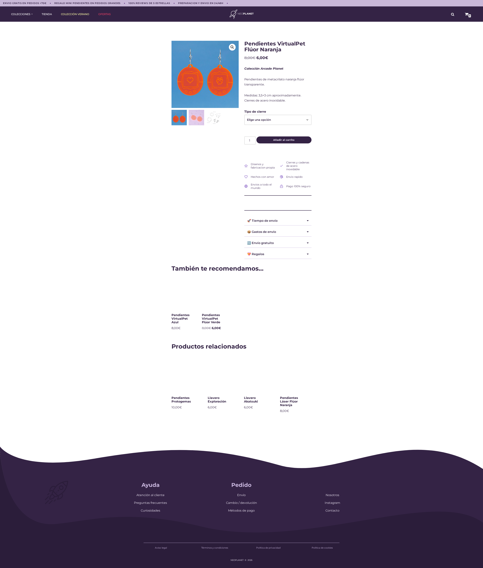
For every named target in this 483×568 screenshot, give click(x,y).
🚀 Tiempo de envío (262, 220)
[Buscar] (452, 14)
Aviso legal (161, 547)
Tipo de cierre (255, 111)
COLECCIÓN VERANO (75, 14)
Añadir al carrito (284, 139)
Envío (241, 495)
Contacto (332, 510)
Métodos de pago (241, 510)
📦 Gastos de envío (261, 232)
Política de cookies (322, 547)
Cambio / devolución (241, 503)
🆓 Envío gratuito (260, 243)
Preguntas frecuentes (150, 503)
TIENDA (47, 14)
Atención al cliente (150, 495)
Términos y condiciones (214, 547)
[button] (32, 14)
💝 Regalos (255, 254)
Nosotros (332, 495)
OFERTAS (104, 14)
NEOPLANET (237, 560)
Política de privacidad (268, 547)
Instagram (332, 503)
